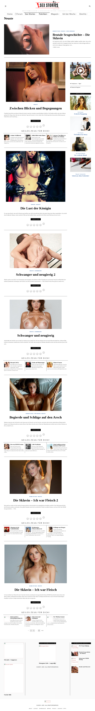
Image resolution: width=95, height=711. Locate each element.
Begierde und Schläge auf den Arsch (36, 417)
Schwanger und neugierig (35, 335)
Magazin (54, 14)
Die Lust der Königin (35, 208)
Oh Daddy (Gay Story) (80, 134)
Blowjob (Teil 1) (14, 362)
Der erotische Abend (80, 155)
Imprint (49, 708)
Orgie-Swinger (70, 31)
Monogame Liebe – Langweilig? (47, 663)
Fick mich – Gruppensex (10, 660)
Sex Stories (30, 14)
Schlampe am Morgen (59, 527)
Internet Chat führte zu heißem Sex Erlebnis (59, 136)
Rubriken (43, 14)
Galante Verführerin (15, 135)
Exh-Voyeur (80, 112)
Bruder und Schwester (84, 666)
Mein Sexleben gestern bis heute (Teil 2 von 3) (59, 445)
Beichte (82, 14)
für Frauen (37, 413)
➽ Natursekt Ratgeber (75, 87)
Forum (20, 14)
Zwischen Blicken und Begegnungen (36, 108)
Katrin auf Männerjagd (38, 362)
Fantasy (33, 204)
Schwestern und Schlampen (36, 617)
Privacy (54, 708)
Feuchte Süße (7, 694)
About (30, 708)
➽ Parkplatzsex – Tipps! (75, 83)
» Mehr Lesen (56, 47)
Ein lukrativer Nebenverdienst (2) (37, 528)
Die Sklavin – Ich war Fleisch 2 (35, 500)
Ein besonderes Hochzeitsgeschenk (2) (16, 617)
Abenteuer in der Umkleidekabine (14, 528)
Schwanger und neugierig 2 (35, 274)
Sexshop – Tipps (62, 708)
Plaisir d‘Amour (57, 362)
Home (10, 14)
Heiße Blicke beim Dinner (38, 135)
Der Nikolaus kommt (58, 617)
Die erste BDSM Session (16, 444)
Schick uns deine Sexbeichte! (80, 176)
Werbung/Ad (42, 708)
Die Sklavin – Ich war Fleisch (35, 590)
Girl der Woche (68, 14)
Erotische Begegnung (80, 114)
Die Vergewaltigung (84, 645)
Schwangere (38, 270)
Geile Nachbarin (36, 444)
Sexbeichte (83, 174)
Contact (35, 708)
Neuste (63, 31)
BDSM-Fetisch (56, 31)
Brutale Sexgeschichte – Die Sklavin (84, 653)
